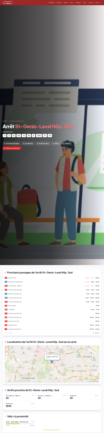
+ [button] (6, 347)
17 (6, 278)
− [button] (6, 350)
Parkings (78, 2)
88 (6, 285)
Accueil (4, 121)
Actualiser (96, 333)
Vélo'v (71, 2)
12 (6, 305)
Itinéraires (51, 2)
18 (6, 317)
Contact (90, 2)
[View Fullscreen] (7, 353)
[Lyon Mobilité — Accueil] (8, 2)
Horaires (59, 2)
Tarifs (84, 2)
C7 (6, 297)
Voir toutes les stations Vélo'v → (52, 429)
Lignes (66, 2)
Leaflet (89, 381)
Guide (97, 2)
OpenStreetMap (96, 381)
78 (6, 313)
